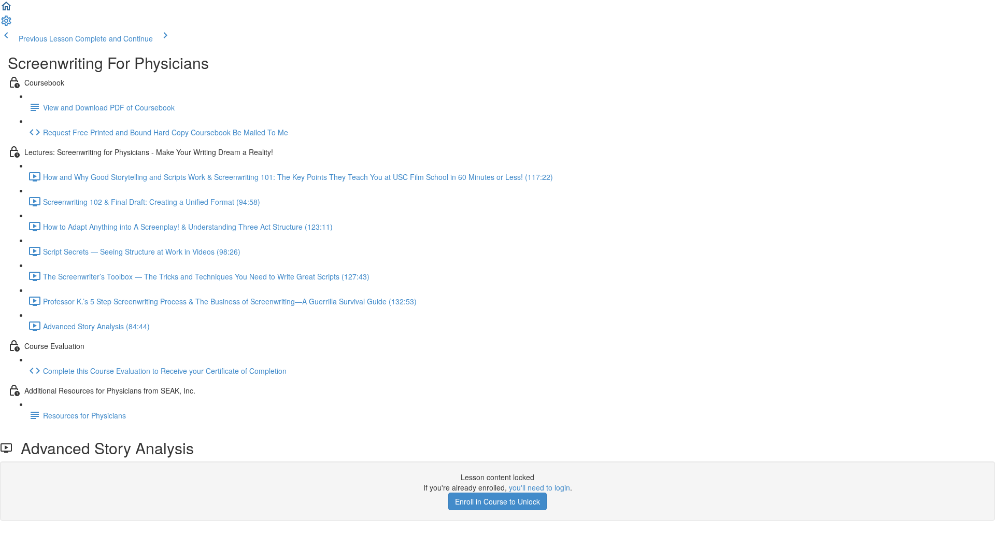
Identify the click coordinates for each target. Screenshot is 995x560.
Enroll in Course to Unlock (497, 501)
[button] (6, 9)
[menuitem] (6, 24)
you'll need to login (539, 487)
